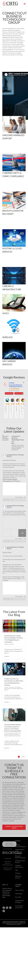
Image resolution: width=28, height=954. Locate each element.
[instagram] (7, 908)
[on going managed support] (14, 116)
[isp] (14, 342)
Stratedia (15, 921)
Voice (16, 870)
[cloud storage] (14, 267)
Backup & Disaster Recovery (20, 857)
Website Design (6, 921)
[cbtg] (14, 192)
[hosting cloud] (14, 230)
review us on (18, 393)
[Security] (14, 154)
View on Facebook (19, 497)
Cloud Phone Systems (16, 688)
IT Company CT (18, 924)
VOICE (5, 313)
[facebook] (3, 908)
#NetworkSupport (12, 479)
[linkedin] (10, 908)
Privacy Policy (13, 923)
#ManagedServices (8, 481)
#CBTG (5, 479)
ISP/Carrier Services (18, 877)
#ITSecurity (17, 481)
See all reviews (9, 393)
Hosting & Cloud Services (20, 861)
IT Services (11, 644)
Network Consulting (13, 733)
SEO (11, 921)
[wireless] (14, 319)
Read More (6, 656)
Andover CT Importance (9, 734)
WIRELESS (7, 337)
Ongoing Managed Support (20, 845)
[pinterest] (3, 911)
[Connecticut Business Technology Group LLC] (5, 437)
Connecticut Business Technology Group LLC (16, 385)
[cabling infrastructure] (14, 295)
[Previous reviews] (3, 407)
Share (25, 497)
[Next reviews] (24, 407)
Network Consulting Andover (14, 735)
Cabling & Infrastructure (19, 866)
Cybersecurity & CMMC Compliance (19, 851)
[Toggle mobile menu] (25, 4)
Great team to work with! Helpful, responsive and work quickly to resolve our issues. (6, 409)
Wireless (17, 873)
